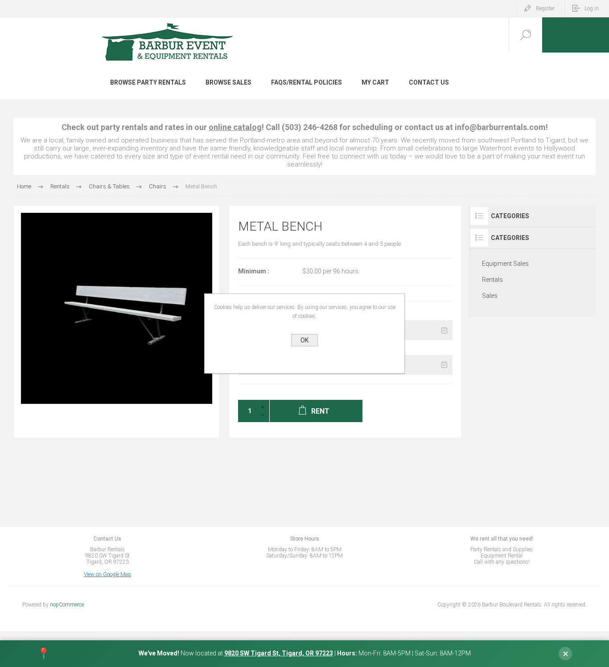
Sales (490, 295)
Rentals (492, 279)
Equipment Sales (505, 263)
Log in (591, 8)
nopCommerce (67, 605)
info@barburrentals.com (500, 127)
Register (545, 8)
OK (304, 340)
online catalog (235, 127)
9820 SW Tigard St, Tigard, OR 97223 (278, 653)
